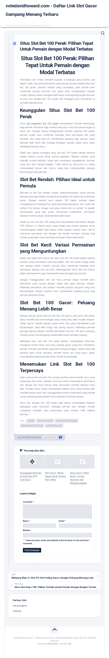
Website (26, 530)
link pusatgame (20, 606)
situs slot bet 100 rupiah (32, 425)
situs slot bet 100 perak (66, 421)
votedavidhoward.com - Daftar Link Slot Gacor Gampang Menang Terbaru (51, 10)
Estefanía (36, 437)
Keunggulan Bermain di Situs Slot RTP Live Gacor (30, 476)
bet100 (31, 421)
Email (62, 521)
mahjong (17, 611)
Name (26, 521)
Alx (70, 644)
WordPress (53, 644)
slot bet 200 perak (54, 425)
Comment (28, 502)
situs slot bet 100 (45, 421)
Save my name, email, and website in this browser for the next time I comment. (56, 542)
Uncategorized (49, 437)
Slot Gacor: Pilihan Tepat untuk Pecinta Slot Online (55, 476)
